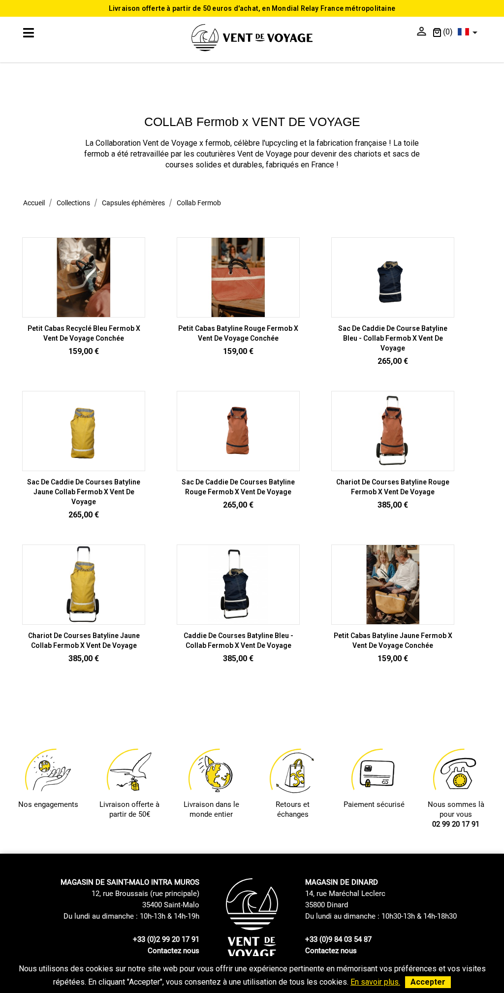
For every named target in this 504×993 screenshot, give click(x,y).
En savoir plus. (375, 982)
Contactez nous (173, 950)
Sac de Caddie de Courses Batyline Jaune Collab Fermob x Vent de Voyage (83, 492)
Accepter (427, 982)
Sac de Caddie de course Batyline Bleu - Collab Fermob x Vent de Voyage (392, 338)
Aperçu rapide (84, 313)
